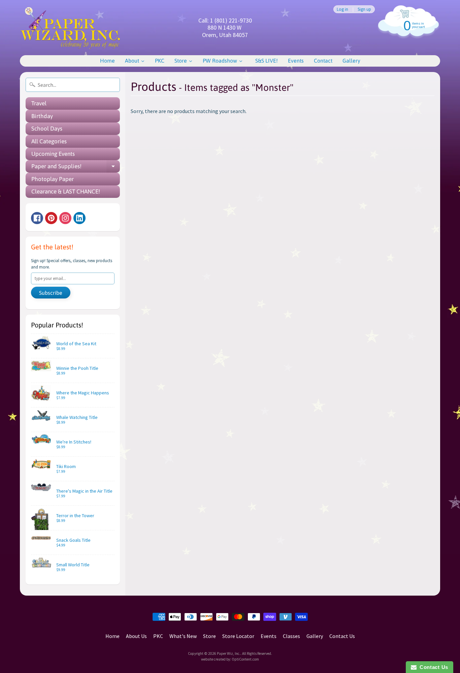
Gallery (314, 636)
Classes (291, 636)
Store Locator (238, 636)
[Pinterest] (51, 218)
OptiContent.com (245, 659)
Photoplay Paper (52, 179)
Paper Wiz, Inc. (228, 653)
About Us (136, 636)
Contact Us (342, 636)
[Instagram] (65, 218)
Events (268, 636)
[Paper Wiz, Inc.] (70, 27)
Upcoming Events (53, 153)
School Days (46, 128)
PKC (158, 636)
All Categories (49, 141)
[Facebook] (37, 218)
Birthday (42, 116)
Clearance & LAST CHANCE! (65, 191)
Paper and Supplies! (75, 168)
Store (209, 636)
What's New (183, 636)
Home (112, 636)
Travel (38, 103)
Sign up (364, 9)
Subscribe (50, 293)
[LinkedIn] (79, 218)
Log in (342, 9)
